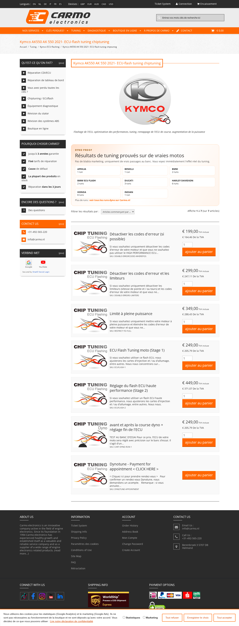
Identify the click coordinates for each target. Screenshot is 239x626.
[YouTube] (51, 596)
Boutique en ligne (125, 30)
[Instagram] (42, 596)
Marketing (151, 617)
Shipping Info (79, 531)
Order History (130, 525)
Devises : (73, 4)
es (60, 4)
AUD (96, 4)
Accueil (23, 46)
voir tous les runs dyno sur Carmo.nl (109, 200)
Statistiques (132, 617)
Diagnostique (97, 30)
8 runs (81, 193)
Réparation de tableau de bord (46, 80)
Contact (186, 30)
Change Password (132, 544)
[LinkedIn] (60, 596)
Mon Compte (129, 537)
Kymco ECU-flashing (49, 46)
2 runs (175, 170)
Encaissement (208, 3)
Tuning (76, 30)
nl (39, 4)
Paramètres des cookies (85, 544)
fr (55, 4)
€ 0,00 (220, 30)
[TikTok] (24, 596)
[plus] (61, 63)
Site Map (76, 556)
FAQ (73, 562)
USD (111, 4)
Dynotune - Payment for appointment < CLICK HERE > (134, 466)
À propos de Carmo (156, 30)
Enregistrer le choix (198, 617)
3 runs (129, 182)
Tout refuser (172, 617)
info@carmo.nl (36, 239)
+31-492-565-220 (37, 232)
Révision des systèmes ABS (43, 121)
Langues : (25, 4)
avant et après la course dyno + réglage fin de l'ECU (136, 427)
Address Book (130, 531)
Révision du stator (38, 113)
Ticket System (79, 525)
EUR (89, 4)
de (45, 4)
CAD (104, 4)
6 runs (182, 182)
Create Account (131, 550)
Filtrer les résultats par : (85, 211)
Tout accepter (224, 617)
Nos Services (30, 30)
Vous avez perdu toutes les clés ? (40, 89)
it (50, 4)
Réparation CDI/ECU (39, 72)
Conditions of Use (81, 550)
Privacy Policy (79, 537)
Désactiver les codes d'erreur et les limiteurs (139, 276)
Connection (185, 3)
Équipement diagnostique (43, 106)
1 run (81, 170)
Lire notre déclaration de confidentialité (71, 621)
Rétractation (78, 568)
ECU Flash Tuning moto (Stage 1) (137, 350)
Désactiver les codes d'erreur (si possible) (137, 236)
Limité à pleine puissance (131, 313)
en (34, 4)
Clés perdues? (55, 30)
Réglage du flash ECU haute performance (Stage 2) (133, 388)
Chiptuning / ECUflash (40, 98)
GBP (82, 4)
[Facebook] (33, 596)
